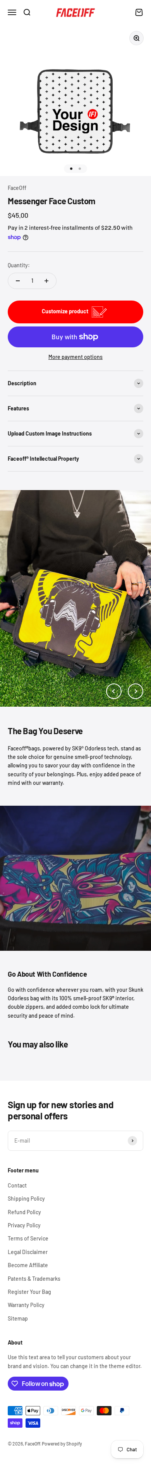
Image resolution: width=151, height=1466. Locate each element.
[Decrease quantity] (17, 281)
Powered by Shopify (62, 1443)
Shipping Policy (26, 1198)
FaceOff (17, 188)
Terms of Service (28, 1238)
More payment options (75, 357)
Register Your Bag (29, 1291)
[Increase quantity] (46, 281)
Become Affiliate (28, 1265)
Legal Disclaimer (28, 1252)
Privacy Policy (24, 1225)
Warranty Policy (26, 1305)
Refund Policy (24, 1212)
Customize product (65, 311)
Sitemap (18, 1318)
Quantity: (19, 265)
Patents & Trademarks (34, 1278)
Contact (17, 1185)
